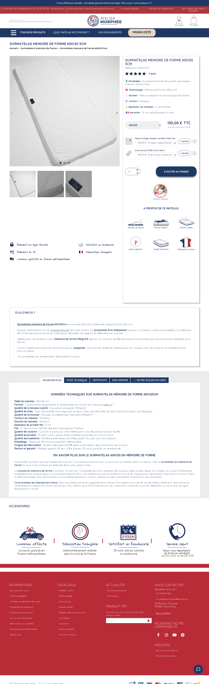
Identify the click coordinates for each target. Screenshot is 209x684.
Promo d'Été (142, 32)
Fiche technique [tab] (77, 380)
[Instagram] (166, 635)
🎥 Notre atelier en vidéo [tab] (149, 380)
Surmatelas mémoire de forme (35, 324)
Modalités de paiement (21, 607)
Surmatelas (64, 618)
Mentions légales (18, 596)
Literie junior (65, 602)
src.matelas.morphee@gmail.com (172, 599)
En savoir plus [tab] (52, 380)
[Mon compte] (179, 20)
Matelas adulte (66, 607)
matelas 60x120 (59, 330)
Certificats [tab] (99, 380)
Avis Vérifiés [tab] (120, 380)
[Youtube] (174, 635)
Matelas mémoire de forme (72, 613)
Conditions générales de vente (25, 602)
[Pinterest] (182, 635)
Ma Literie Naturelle (165, 656)
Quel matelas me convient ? (72, 32)
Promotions (112, 596)
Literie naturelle (66, 629)
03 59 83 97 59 (163, 594)
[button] (29, 33)
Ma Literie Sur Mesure (166, 651)
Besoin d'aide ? (163, 613)
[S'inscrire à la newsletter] (149, 620)
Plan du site (15, 635)
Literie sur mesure (68, 635)
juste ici (107, 405)
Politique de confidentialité (23, 629)
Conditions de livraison (21, 613)
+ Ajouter (184, 141)
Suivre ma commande (21, 618)
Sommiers (64, 624)
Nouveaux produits (116, 591)
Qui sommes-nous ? (19, 591)
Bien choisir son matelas (22, 624)
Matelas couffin (66, 591)
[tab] (140, 73)
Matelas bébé (65, 596)
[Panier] (194, 21)
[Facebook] (158, 635)
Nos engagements (110, 32)
